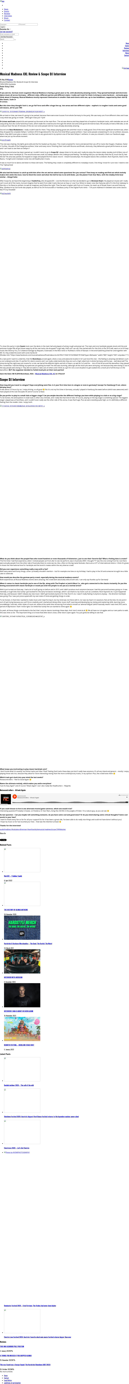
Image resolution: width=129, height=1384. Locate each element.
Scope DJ (54, 829)
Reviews (7, 13)
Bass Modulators (13, 829)
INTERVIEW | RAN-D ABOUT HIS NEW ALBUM (18, 1011)
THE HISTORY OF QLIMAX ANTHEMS (16, 910)
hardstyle (35, 829)
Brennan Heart (26, 829)
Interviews (8, 16)
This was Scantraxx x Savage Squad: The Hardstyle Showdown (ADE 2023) (25, 1364)
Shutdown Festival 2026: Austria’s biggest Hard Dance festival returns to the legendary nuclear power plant (41, 1116)
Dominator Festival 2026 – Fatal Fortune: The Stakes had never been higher (30, 1305)
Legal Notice (8, 1380)
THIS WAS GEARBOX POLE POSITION (12, 1346)
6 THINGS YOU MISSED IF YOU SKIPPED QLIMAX (16, 1355)
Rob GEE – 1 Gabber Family (13, 876)
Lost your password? (6, 31)
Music (6, 18)
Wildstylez (62, 829)
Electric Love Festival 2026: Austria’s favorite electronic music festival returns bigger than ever (37, 1337)
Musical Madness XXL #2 (45, 374)
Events (6, 11)
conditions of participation (12, 1383)
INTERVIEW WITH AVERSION (13, 977)
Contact (7, 20)
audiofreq (3, 829)
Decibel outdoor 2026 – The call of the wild (19, 1085)
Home (6, 1375)
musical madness (45, 829)
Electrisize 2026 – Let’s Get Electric (16, 1148)
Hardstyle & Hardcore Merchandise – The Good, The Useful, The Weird (28, 943)
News (6, 9)
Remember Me (4, 29)
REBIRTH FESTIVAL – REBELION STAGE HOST (19, 1045)
